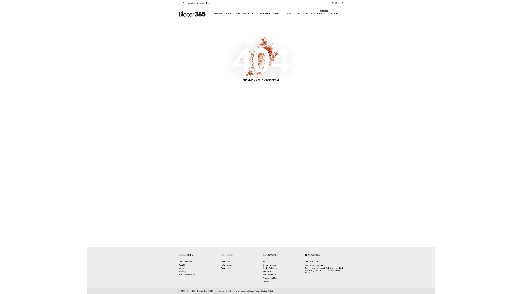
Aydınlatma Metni (270, 278)
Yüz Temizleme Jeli (245, 14)
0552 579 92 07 (312, 262)
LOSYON (334, 14)
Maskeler (183, 268)
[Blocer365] (192, 14)
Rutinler (321, 12)
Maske (277, 14)
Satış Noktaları (189, 3)
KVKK (265, 262)
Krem (229, 14)
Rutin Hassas (226, 265)
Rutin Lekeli (226, 268)
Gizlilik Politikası (270, 268)
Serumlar (217, 14)
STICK (288, 14)
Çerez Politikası (269, 265)
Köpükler (265, 14)
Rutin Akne (225, 262)
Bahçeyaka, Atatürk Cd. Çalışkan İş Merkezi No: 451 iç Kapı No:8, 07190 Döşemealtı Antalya (324, 270)
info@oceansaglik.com (315, 265)
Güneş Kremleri (304, 14)
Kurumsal (200, 3)
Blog (208, 3)
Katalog (266, 281)
